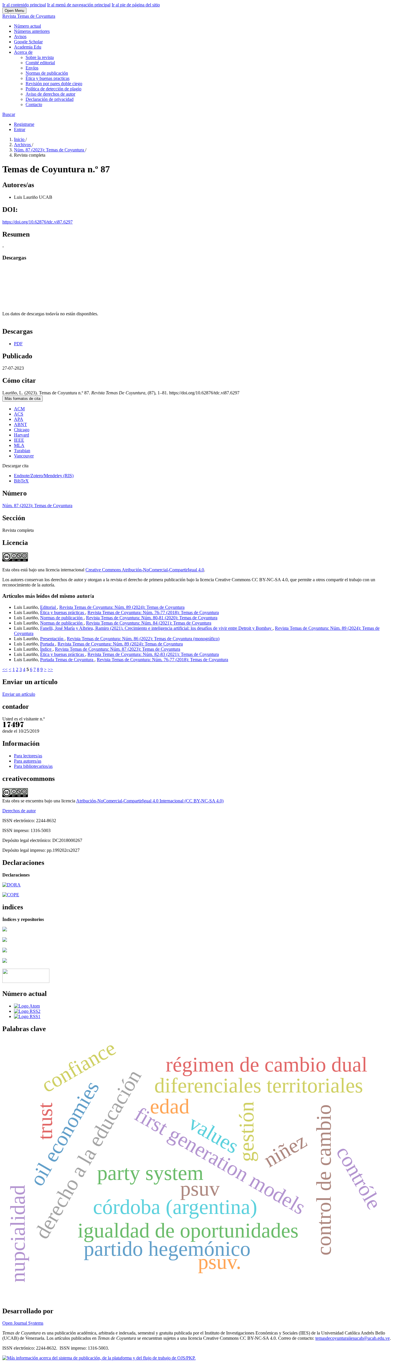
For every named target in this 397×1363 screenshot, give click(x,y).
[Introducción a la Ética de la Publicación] (10, 894)
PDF (18, 343)
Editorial (48, 607)
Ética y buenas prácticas (62, 612)
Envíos (32, 67)
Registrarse (24, 124)
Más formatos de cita (22, 398)
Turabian (22, 450)
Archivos (23, 144)
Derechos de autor (19, 810)
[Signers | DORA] (11, 884)
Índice (46, 649)
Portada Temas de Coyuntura (67, 659)
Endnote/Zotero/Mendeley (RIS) (44, 475)
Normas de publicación (47, 73)
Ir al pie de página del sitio (136, 4)
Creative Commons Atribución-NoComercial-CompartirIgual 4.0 (144, 569)
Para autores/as (27, 761)
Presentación (52, 638)
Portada (47, 643)
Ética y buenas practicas (47, 78)
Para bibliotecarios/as (33, 766)
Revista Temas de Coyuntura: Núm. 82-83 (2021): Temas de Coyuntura (153, 654)
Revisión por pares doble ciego (54, 83)
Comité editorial (40, 62)
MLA (19, 445)
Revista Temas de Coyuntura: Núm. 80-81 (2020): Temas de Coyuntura (151, 617)
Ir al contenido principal (24, 4)
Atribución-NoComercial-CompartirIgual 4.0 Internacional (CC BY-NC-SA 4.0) (149, 800)
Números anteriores (32, 31)
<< (5, 669)
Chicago (21, 429)
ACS (18, 414)
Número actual (27, 26)
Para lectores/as (28, 755)
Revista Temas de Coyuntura (28, 16)
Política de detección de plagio (53, 88)
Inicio (20, 139)
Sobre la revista (40, 57)
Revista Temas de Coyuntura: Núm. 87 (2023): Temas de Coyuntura (117, 649)
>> (50, 669)
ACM (19, 408)
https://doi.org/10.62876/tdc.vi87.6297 (37, 221)
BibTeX (21, 480)
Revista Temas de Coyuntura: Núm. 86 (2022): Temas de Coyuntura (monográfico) (143, 638)
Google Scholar (28, 41)
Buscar (8, 114)
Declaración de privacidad (50, 99)
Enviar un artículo (18, 694)
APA (18, 419)
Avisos (20, 36)
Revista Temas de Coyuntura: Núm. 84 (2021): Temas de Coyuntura (148, 622)
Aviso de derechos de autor (50, 94)
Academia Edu (27, 46)
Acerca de (23, 52)
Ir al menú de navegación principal (78, 4)
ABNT (20, 424)
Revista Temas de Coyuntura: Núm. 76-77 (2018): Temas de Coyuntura (153, 612)
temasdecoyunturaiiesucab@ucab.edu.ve (352, 1338)
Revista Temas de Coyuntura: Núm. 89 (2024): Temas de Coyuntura (122, 607)
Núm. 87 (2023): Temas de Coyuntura (49, 149)
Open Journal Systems (22, 1323)
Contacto (34, 104)
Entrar (19, 129)
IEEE (19, 440)
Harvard (21, 434)
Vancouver (24, 455)
